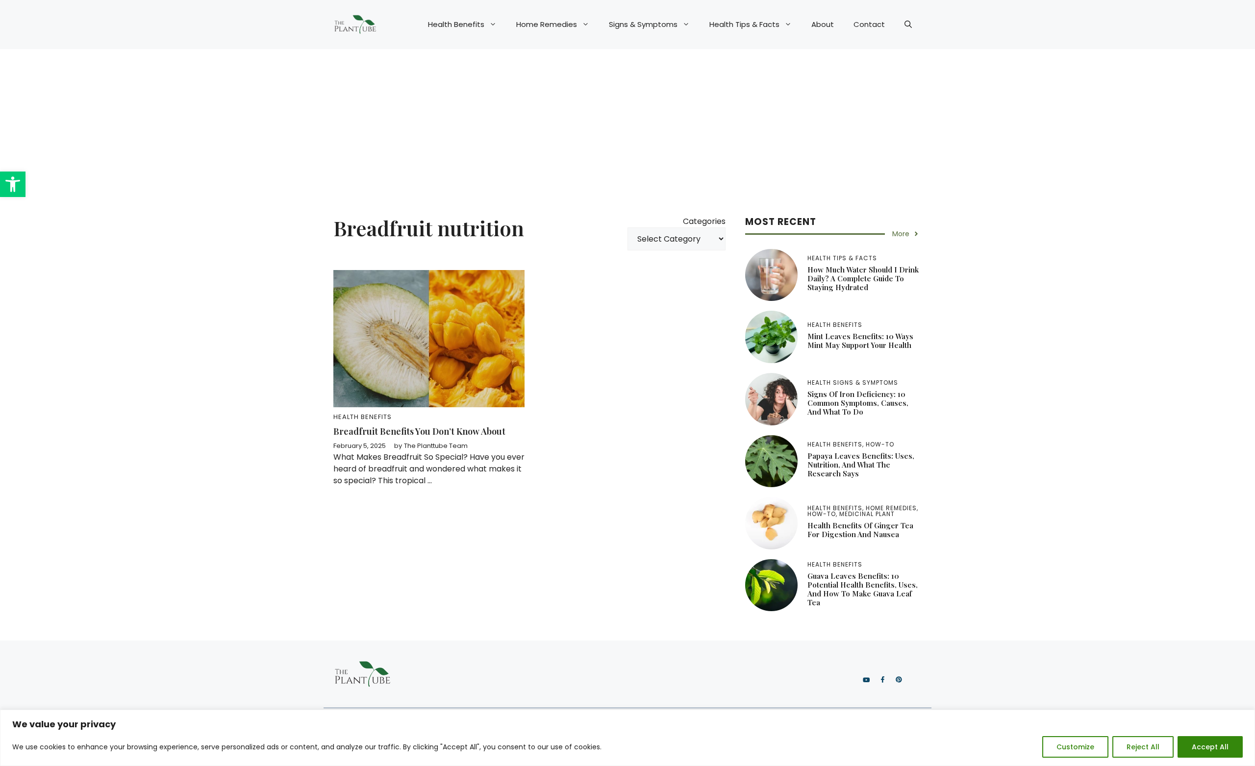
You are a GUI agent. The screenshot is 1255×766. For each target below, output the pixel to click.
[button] (12, 184)
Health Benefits (456, 24)
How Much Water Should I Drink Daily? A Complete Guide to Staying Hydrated (863, 278)
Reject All (1143, 747)
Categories (704, 221)
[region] (627, 738)
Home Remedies (546, 24)
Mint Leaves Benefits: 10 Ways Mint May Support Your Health (860, 340)
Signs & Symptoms (643, 24)
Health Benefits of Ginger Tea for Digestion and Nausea (860, 529)
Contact (869, 24)
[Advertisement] (627, 122)
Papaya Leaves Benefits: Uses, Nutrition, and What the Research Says (860, 464)
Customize (1075, 747)
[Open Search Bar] (908, 24)
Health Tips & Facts (744, 24)
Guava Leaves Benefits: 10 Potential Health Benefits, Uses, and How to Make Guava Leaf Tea (862, 589)
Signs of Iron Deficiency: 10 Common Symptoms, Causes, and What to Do (857, 403)
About (822, 24)
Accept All (1210, 747)
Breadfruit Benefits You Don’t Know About (419, 431)
